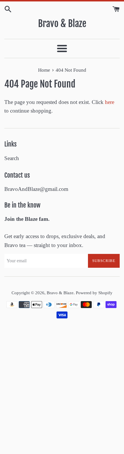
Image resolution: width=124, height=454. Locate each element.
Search (11, 158)
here (109, 102)
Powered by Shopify (94, 292)
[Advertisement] (62, 389)
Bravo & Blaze (62, 23)
